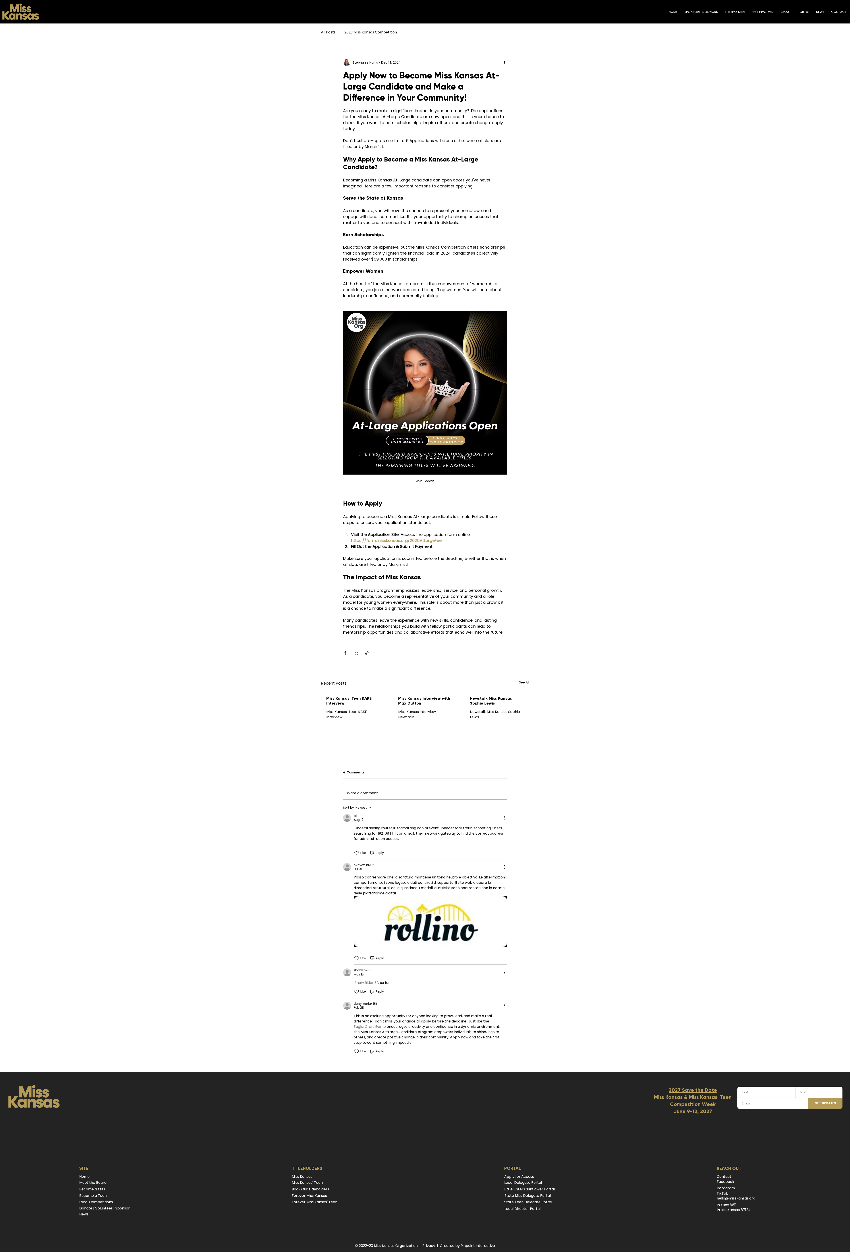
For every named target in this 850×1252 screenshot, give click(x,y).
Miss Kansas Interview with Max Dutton (424, 701)
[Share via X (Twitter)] (356, 653)
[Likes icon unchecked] (356, 853)
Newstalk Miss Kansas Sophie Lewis (491, 701)
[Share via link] (367, 653)
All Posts (328, 32)
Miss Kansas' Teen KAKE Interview (349, 701)
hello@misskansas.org (736, 1198)
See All (524, 682)
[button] (735, 11)
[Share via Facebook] (345, 653)
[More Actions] (504, 817)
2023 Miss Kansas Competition (370, 32)
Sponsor (122, 1208)
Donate (85, 1208)
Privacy (428, 1245)
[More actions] (504, 62)
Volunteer (103, 1208)
